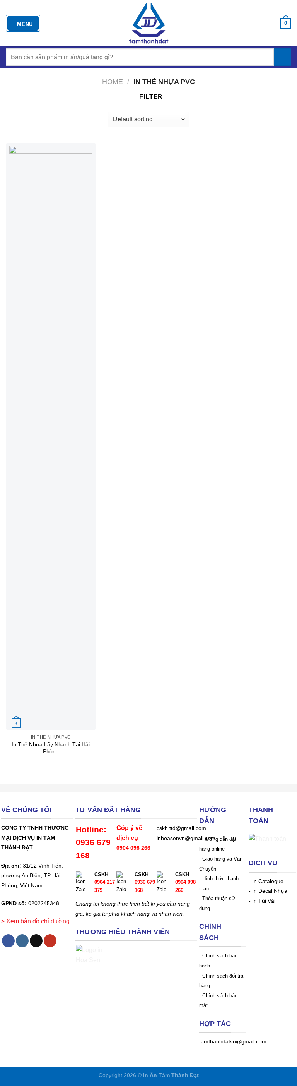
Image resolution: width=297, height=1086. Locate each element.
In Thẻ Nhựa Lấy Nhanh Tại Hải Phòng (51, 748)
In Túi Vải (263, 901)
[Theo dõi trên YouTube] (50, 940)
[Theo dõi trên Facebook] (8, 940)
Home (112, 81)
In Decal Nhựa (269, 891)
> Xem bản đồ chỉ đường (35, 921)
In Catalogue (267, 881)
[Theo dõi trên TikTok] (36, 940)
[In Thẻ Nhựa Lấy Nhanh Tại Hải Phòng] (51, 436)
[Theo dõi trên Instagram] (22, 940)
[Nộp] (282, 57)
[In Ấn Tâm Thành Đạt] (148, 23)
